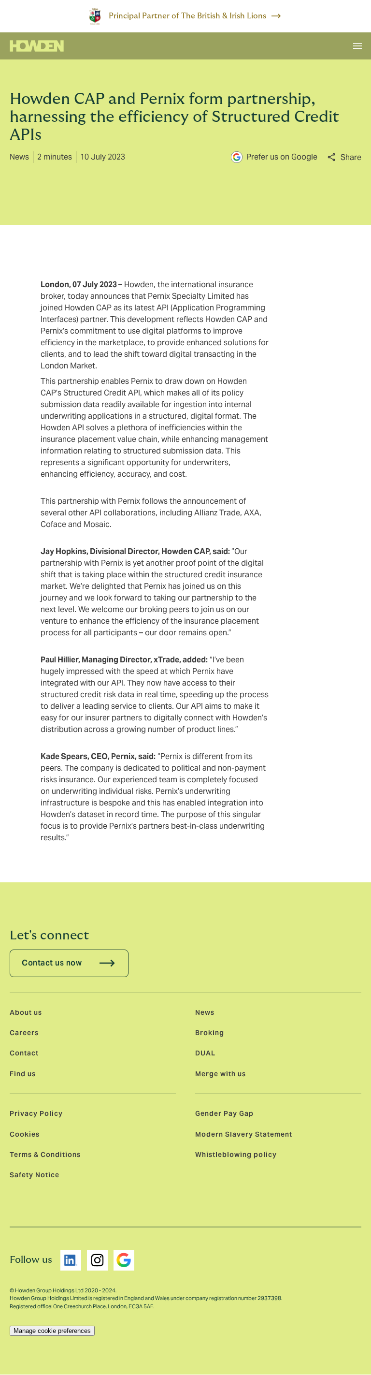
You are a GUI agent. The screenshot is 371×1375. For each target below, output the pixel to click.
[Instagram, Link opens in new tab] (97, 1260)
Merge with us (220, 1073)
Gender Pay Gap (224, 1113)
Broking (209, 1032)
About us (26, 1012)
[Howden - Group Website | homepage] (37, 46)
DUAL (205, 1053)
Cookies (25, 1134)
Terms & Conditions (45, 1154)
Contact (24, 1053)
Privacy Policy (36, 1113)
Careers (24, 1032)
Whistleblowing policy (236, 1154)
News (204, 1012)
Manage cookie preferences (52, 1330)
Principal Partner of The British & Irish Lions (187, 16)
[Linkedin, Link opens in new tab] (71, 1260)
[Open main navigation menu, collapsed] (357, 45)
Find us (23, 1073)
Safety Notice (34, 1174)
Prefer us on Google (281, 157)
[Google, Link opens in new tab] (124, 1260)
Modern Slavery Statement (243, 1134)
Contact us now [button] (52, 963)
